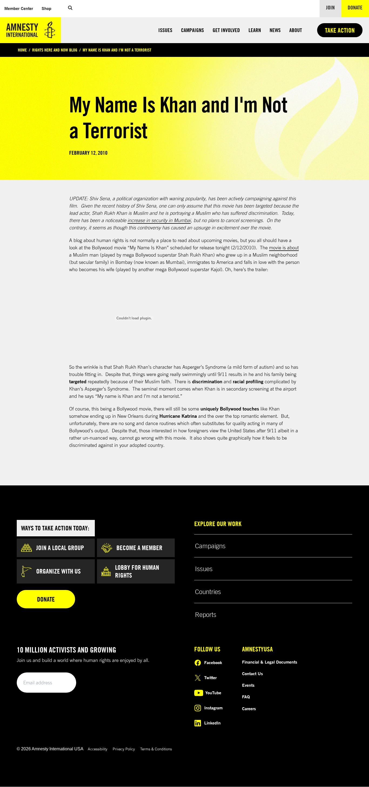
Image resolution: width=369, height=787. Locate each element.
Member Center (20, 8)
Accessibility (97, 749)
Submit (63, 683)
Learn (255, 30)
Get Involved (226, 30)
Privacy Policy (124, 749)
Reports (205, 614)
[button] (70, 9)
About (295, 30)
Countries (208, 591)
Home (22, 50)
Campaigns (192, 30)
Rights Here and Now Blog (54, 50)
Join (330, 7)
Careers (249, 708)
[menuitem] (18, 8)
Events (248, 685)
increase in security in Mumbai (159, 220)
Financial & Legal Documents (269, 662)
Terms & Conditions (156, 749)
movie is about (284, 247)
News (275, 30)
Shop (49, 8)
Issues (165, 30)
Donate (358, 7)
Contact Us (252, 673)
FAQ (246, 696)
